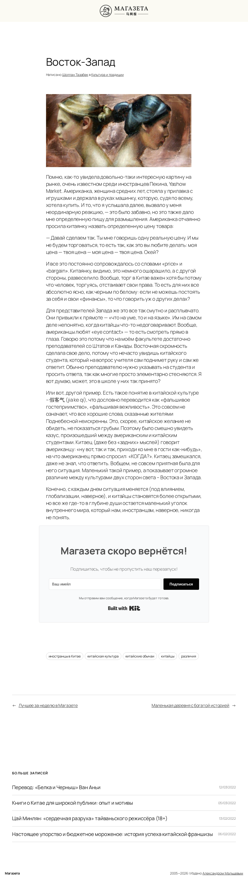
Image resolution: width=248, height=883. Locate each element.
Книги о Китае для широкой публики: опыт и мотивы (72, 803)
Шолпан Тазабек (75, 74)
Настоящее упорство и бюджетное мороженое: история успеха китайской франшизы (112, 834)
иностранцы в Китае (65, 656)
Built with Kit (124, 608)
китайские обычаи (139, 656)
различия (188, 656)
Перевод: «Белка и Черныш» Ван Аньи (56, 787)
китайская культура (103, 656)
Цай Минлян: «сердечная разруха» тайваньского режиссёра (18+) (90, 818)
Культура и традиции (107, 74)
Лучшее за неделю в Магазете (48, 705)
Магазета (12, 873)
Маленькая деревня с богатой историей (190, 705)
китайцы (167, 656)
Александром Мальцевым (222, 873)
